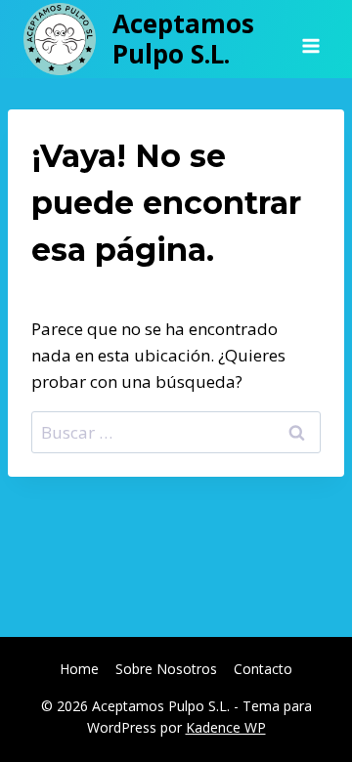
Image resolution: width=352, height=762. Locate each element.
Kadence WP (226, 727)
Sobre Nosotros (166, 668)
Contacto (263, 668)
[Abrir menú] (310, 39)
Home (79, 668)
